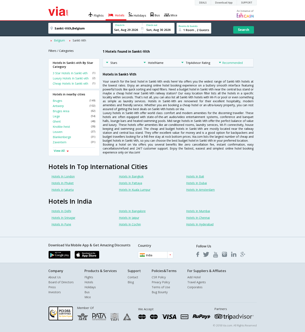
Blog (131, 282)
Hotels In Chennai (198, 218)
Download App (224, 2)
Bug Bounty (160, 292)
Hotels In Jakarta (62, 190)
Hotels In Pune (61, 224)
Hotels (88, 282)
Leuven (74, 132)
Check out (151, 25)
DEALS (203, 2)
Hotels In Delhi (61, 211)
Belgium (59, 40)
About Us (54, 277)
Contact (133, 277)
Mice (87, 297)
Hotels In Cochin (130, 224)
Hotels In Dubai (196, 183)
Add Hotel (194, 277)
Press (52, 287)
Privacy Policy (161, 282)
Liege (74, 116)
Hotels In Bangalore (132, 211)
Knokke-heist (74, 127)
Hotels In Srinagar (63, 218)
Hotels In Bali (195, 176)
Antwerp (74, 106)
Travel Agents (196, 282)
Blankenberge (74, 137)
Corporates (195, 287)
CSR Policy (159, 277)
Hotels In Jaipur (129, 218)
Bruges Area (74, 111)
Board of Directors (61, 282)
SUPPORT (246, 2)
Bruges (74, 101)
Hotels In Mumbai (198, 211)
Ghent (74, 121)
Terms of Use (161, 287)
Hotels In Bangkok (131, 176)
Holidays (90, 287)
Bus (87, 292)
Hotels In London (63, 176)
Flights (88, 277)
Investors (54, 292)
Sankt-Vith (79, 40)
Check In (119, 25)
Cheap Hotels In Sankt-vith (74, 83)
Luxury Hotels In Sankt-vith (74, 78)
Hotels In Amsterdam (200, 190)
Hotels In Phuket (62, 183)
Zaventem (74, 142)
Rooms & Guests (188, 26)
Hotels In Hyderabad (200, 224)
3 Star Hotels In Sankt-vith (74, 73)
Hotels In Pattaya (130, 183)
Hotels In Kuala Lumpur (134, 190)
